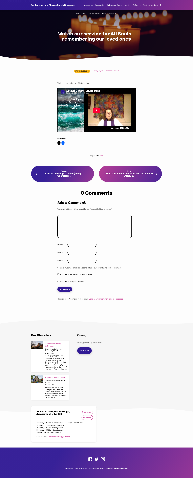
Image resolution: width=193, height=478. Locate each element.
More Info (87, 412)
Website (60, 261)
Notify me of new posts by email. (72, 282)
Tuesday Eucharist (94, 13)
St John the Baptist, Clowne (55, 378)
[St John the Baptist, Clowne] (37, 379)
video (101, 156)
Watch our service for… (109, 13)
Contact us (88, 5)
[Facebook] (90, 459)
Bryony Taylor (98, 71)
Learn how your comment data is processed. (106, 299)
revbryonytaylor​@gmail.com (54, 356)
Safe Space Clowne (115, 5)
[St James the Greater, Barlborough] (37, 345)
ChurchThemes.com (120, 468)
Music (127, 5)
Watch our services (150, 5)
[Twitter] (96, 459)
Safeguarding (100, 5)
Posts (84, 13)
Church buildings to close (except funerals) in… (64, 174)
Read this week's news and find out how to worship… (129, 174)
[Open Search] (160, 5)
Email (60, 253)
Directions (87, 417)
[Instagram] (102, 459)
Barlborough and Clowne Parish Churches (52, 5)
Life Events (136, 5)
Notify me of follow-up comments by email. (76, 274)
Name (60, 245)
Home (78, 13)
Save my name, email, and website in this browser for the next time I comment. (90, 268)
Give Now (84, 351)
